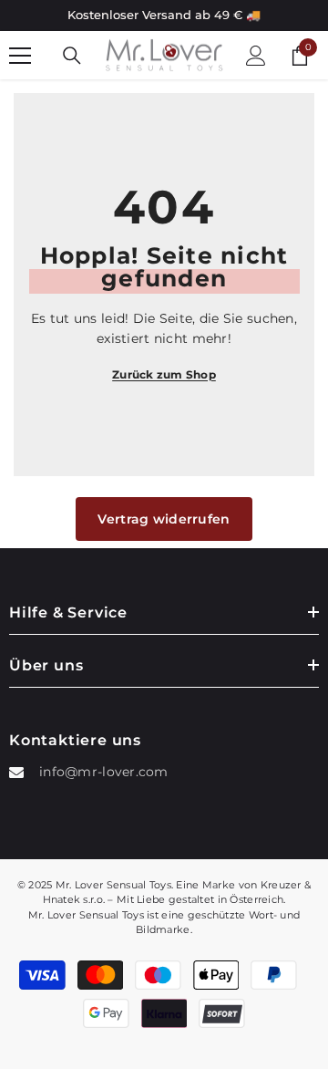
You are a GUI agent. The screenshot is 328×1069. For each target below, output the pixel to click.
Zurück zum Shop (164, 374)
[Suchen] (72, 56)
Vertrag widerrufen (163, 519)
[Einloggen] (256, 56)
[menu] (20, 56)
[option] (164, 15)
